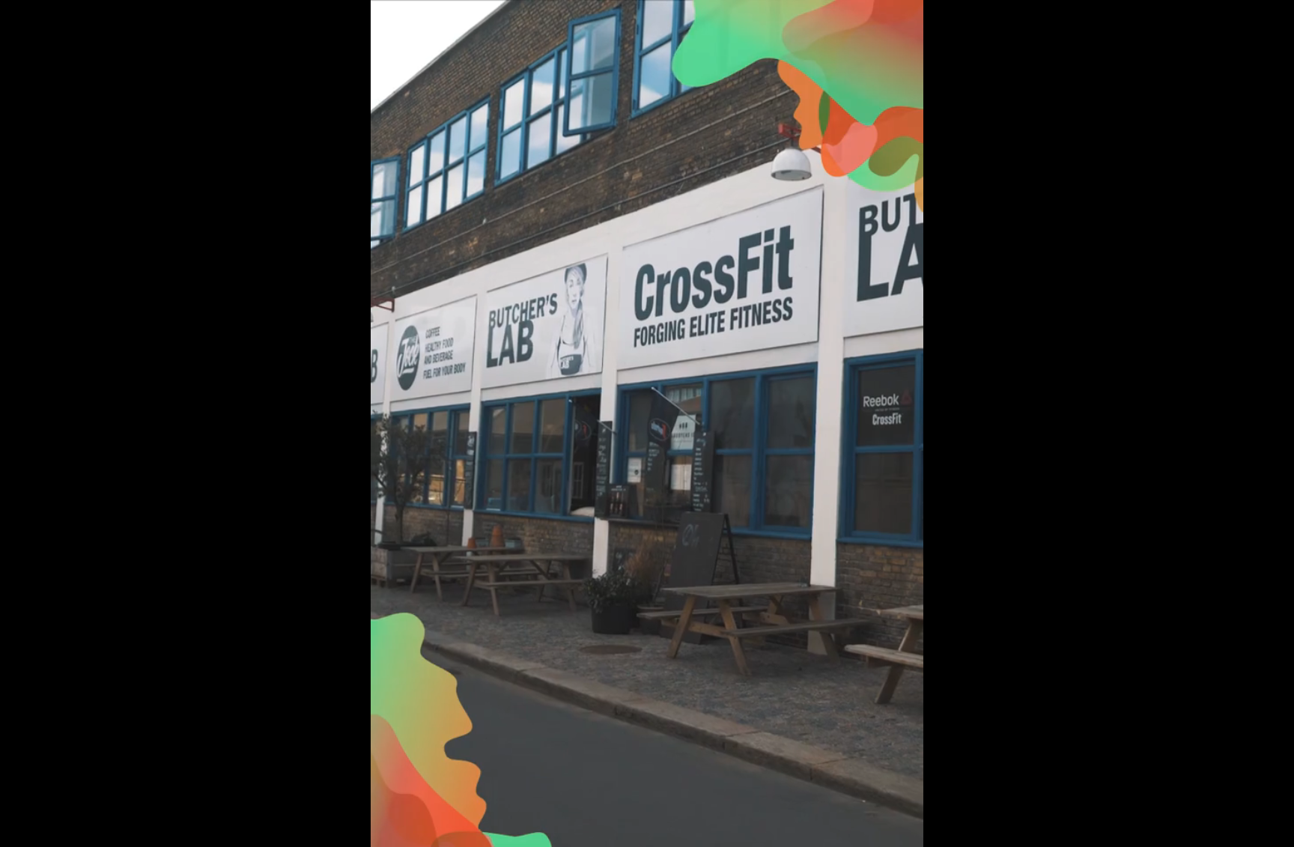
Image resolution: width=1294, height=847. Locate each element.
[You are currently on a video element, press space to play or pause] (647, 423)
